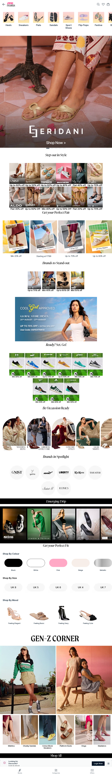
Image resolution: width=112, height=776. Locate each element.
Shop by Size (10, 578)
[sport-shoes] (68, 17)
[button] (3, 4)
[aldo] (17, 197)
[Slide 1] (47, 148)
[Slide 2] (52, 148)
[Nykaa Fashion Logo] (50, 4)
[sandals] (53, 17)
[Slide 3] (56, 148)
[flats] (39, 17)
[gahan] (32, 197)
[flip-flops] (83, 17)
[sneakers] (24, 17)
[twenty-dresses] (95, 197)
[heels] (8, 17)
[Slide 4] (60, 148)
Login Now (98, 763)
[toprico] (48, 173)
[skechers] (64, 173)
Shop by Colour (11, 553)
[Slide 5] (64, 148)
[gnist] (17, 173)
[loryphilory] (79, 197)
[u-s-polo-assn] (64, 197)
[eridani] (32, 173)
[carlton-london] (48, 197)
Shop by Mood (10, 600)
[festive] (98, 17)
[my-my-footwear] (79, 173)
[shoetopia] (95, 173)
